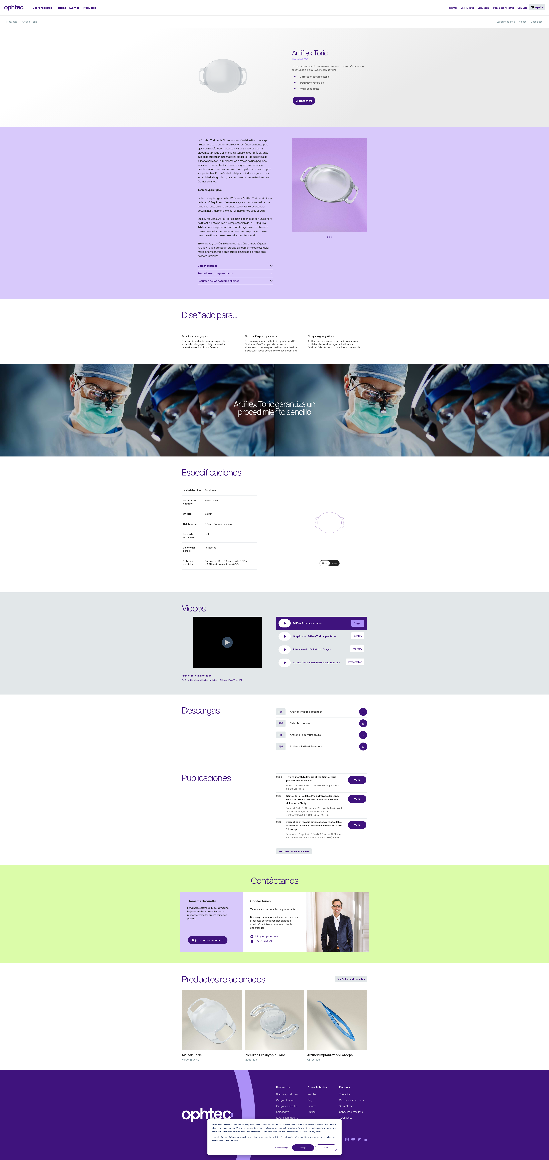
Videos (523, 21)
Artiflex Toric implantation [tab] (327, 623)
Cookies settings (280, 1147)
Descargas (537, 21)
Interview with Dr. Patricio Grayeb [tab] (327, 649)
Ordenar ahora (304, 100)
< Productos (10, 21)
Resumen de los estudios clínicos (218, 281)
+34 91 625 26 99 (264, 941)
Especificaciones (506, 21)
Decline (326, 1147)
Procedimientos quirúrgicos (215, 273)
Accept (303, 1147)
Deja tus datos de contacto (207, 940)
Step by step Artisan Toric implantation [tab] (327, 636)
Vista (357, 780)
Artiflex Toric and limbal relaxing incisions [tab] (327, 662)
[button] (327, 237)
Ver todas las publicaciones (294, 851)
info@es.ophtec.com (266, 936)
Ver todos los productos (351, 979)
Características (207, 265)
